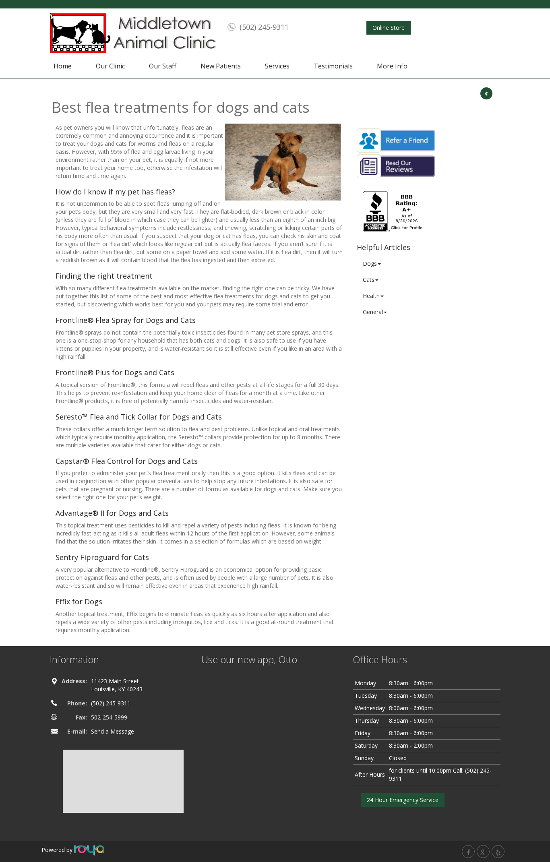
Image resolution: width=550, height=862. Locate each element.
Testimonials (333, 66)
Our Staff (162, 66)
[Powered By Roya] (89, 850)
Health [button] (371, 296)
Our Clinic (110, 66)
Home (63, 66)
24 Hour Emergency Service (402, 800)
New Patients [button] (221, 66)
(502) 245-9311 (264, 27)
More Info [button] (392, 66)
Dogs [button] (370, 263)
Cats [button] (368, 279)
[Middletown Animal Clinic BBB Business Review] (393, 211)
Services (277, 66)
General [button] (373, 312)
